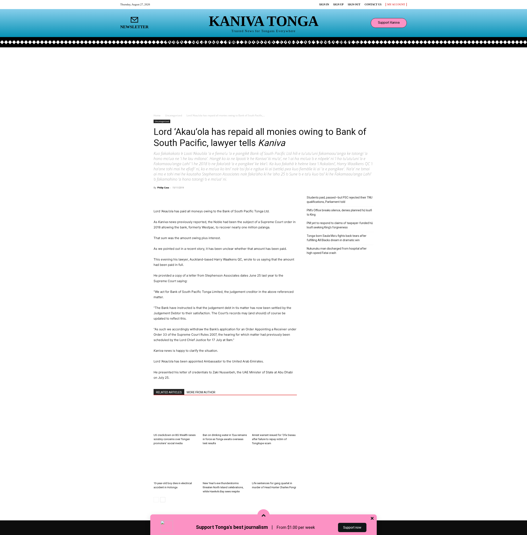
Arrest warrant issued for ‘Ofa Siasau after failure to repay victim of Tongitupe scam (274, 439)
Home (157, 115)
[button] (359, 42)
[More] (202, 197)
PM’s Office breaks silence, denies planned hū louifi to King (339, 212)
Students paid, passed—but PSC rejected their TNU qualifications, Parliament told (339, 199)
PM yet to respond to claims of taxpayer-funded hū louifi (340, 225)
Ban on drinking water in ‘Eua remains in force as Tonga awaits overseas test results (225, 439)
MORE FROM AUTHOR (201, 392)
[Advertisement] (263, 78)
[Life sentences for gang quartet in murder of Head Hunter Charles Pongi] (274, 464)
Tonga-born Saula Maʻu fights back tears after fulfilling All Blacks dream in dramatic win (336, 238)
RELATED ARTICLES (169, 392)
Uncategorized (173, 115)
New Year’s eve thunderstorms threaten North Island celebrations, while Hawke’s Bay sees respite (223, 487)
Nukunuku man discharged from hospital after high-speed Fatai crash (337, 251)
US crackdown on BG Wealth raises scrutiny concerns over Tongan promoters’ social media (175, 439)
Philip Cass (163, 187)
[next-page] (162, 499)
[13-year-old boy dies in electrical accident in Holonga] (176, 464)
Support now (352, 527)
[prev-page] (156, 499)
